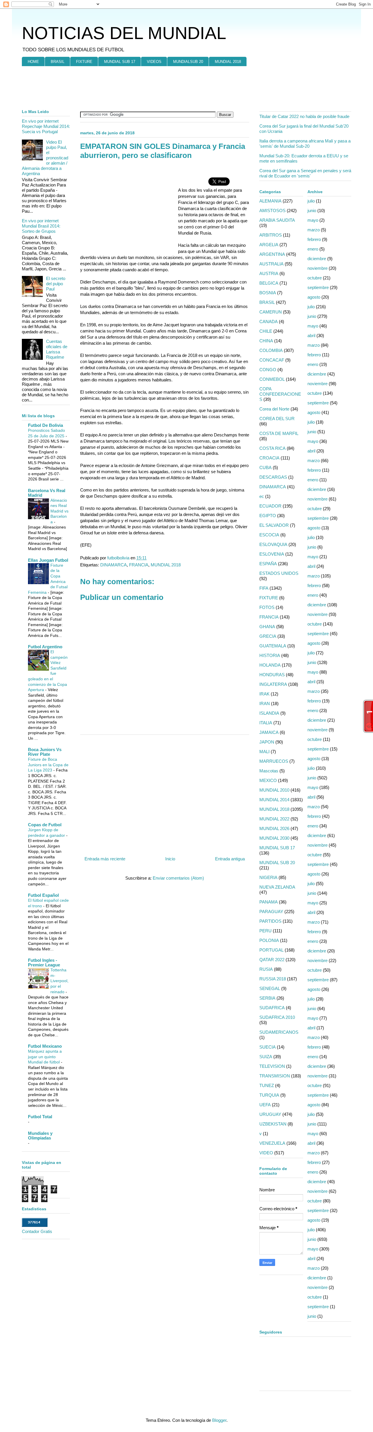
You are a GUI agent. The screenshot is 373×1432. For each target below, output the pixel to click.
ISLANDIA (269, 713)
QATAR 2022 (271, 959)
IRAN (264, 703)
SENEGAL (269, 988)
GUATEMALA (272, 645)
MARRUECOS (273, 761)
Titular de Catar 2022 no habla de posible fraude (304, 116)
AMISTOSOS (272, 210)
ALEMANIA (270, 200)
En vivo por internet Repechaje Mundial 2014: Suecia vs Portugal (46, 126)
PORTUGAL (271, 949)
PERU (265, 930)
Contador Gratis (37, 1231)
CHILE (265, 331)
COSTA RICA (272, 448)
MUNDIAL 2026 (274, 828)
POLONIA (269, 940)
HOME (33, 61)
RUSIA (266, 969)
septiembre (318, 287)
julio (311, 200)
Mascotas (268, 770)
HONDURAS (272, 674)
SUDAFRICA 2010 (277, 1017)
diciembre (316, 258)
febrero (314, 239)
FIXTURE (84, 61)
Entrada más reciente (105, 858)
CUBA (265, 467)
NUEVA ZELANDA (277, 887)
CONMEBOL (272, 379)
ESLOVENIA (271, 554)
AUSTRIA (268, 273)
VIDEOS (154, 61)
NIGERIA (268, 877)
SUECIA (267, 1047)
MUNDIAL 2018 (228, 61)
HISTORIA (269, 655)
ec (261, 496)
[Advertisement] (80, 88)
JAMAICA (269, 732)
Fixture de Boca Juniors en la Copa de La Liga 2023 (48, 764)
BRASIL (57, 61)
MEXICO (268, 780)
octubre (314, 277)
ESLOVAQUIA (273, 544)
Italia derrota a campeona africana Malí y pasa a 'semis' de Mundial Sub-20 (305, 143)
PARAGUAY (271, 911)
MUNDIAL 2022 (274, 818)
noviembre (317, 268)
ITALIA (265, 722)
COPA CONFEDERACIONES (280, 394)
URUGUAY (270, 1114)
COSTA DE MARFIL (278, 433)
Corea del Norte (274, 408)
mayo (312, 220)
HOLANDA (270, 665)
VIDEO (266, 1152)
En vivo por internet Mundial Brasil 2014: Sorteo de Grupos (41, 226)
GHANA (267, 626)
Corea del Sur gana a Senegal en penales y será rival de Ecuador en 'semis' (305, 173)
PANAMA (268, 901)
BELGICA (268, 283)
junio (311, 210)
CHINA (266, 340)
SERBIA (267, 998)
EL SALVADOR (274, 525)
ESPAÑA (268, 563)
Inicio (170, 858)
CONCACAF (271, 359)
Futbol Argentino (45, 646)
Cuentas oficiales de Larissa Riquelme (56, 349)
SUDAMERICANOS (278, 1032)
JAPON (266, 741)
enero (312, 248)
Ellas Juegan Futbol (48, 560)
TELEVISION (272, 1066)
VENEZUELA (272, 1143)
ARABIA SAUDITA (277, 220)
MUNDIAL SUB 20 (277, 862)
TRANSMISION (274, 1075)
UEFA (265, 1104)
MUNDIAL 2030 (274, 838)
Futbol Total (40, 1116)
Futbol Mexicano (45, 1046)
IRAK (264, 693)
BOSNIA (267, 292)
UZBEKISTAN (272, 1123)
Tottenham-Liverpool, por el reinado (59, 981)
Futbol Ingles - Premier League (44, 962)
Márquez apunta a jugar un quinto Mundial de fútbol (45, 1056)
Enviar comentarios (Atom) (178, 878)
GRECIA (267, 636)
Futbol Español (43, 895)
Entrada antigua (230, 858)
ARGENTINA (272, 254)
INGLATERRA (273, 684)
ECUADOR (270, 505)
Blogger (219, 1420)
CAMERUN (270, 311)
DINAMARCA (113, 564)
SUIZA (265, 1056)
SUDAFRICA (272, 1007)
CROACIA (269, 457)
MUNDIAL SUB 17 (119, 61)
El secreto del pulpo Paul (55, 283)
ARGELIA (268, 244)
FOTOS (267, 607)
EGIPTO (267, 515)
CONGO (267, 369)
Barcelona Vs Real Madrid (46, 493)
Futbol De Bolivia (45, 425)
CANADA (268, 321)
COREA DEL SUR (277, 418)
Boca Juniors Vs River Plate (44, 752)
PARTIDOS (270, 921)
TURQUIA (269, 1095)
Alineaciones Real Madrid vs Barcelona (59, 511)
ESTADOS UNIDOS (278, 573)
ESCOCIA (269, 534)
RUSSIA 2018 (272, 978)
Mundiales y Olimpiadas (40, 1135)
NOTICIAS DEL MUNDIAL (124, 33)
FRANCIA (138, 564)
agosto (313, 297)
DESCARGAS (273, 477)
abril (311, 335)
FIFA (263, 588)
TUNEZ (266, 1085)
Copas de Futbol (44, 824)
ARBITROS (270, 234)
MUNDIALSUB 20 (188, 61)
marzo (313, 229)
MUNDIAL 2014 (274, 799)
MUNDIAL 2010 (274, 790)
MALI (264, 751)
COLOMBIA (271, 350)
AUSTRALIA (271, 263)
